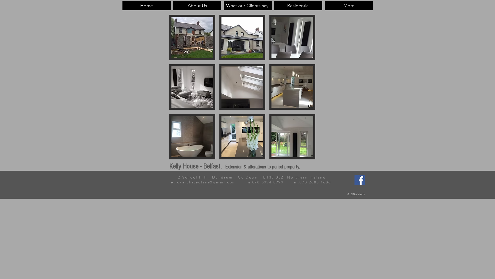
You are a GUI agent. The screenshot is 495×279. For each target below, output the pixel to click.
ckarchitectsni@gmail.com (206, 182)
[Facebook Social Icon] (359, 180)
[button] (192, 37)
